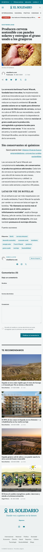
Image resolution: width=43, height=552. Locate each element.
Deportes (28, 539)
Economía (6, 539)
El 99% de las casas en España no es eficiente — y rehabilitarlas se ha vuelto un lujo (21, 421)
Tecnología (12, 542)
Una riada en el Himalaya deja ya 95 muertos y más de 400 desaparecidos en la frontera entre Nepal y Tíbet (24, 17)
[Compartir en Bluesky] (11, 80)
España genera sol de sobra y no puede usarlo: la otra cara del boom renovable (21, 458)
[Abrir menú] (3, 7)
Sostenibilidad (26, 248)
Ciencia (14, 539)
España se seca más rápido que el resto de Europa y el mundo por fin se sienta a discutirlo (21, 384)
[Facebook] (17, 264)
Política (26, 536)
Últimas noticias (18, 2)
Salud (21, 539)
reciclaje (16, 248)
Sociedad (34, 536)
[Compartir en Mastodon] (16, 80)
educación (28, 2)
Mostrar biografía (35, 258)
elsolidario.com (11, 72)
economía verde (23, 240)
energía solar (7, 244)
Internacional (9, 536)
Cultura (36, 539)
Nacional (18, 536)
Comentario (5, 304)
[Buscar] (40, 7)
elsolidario (34, 240)
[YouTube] (24, 527)
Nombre (4, 283)
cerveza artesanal (21, 236)
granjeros (29, 244)
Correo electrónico (8, 294)
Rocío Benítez (6, 387)
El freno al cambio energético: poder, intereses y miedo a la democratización (21, 495)
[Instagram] (21, 264)
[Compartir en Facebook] (6, 80)
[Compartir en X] (21, 80)
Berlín (11, 236)
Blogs (32, 542)
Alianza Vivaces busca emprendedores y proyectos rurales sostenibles (25, 153)
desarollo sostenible (9, 240)
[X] (25, 264)
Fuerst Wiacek (18, 244)
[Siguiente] (40, 2)
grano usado (7, 248)
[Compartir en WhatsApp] (25, 80)
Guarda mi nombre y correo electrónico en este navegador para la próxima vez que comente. (20, 328)
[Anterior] (12, 2)
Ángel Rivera (5, 499)
